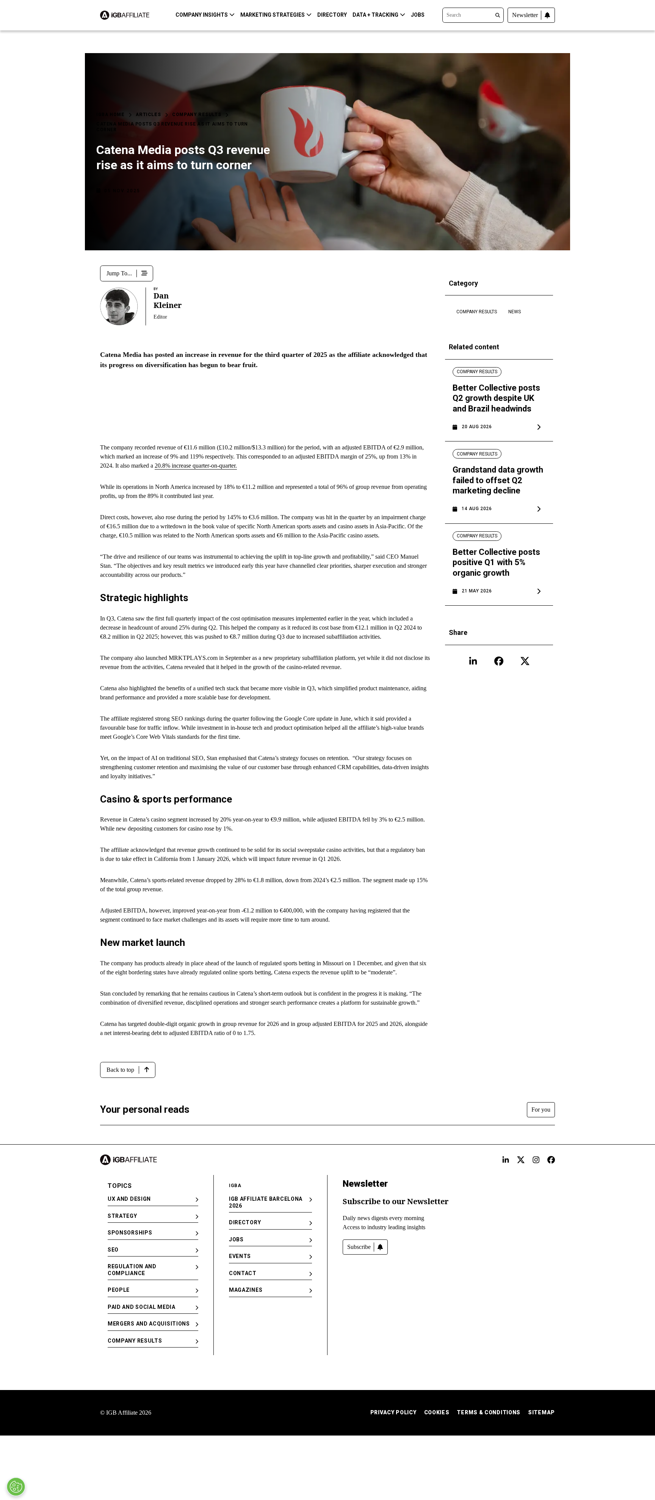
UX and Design (129, 1199)
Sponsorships (130, 1233)
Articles (148, 114)
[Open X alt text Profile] (521, 1160)
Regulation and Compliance (132, 1269)
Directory (332, 15)
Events (240, 1256)
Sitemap (541, 1412)
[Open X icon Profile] (525, 661)
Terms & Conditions (488, 1412)
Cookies (437, 1412)
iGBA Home (110, 114)
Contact (243, 1273)
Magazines (245, 1290)
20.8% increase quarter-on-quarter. (196, 465)
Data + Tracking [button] (375, 15)
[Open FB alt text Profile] (551, 1160)
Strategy (122, 1216)
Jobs (418, 15)
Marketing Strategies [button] (272, 15)
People (119, 1290)
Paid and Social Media (142, 1307)
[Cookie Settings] (15, 1486)
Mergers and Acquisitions (149, 1324)
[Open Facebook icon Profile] (498, 661)
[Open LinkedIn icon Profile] (473, 661)
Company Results (196, 114)
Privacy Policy (393, 1412)
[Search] (473, 14)
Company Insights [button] (202, 15)
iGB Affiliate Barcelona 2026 (265, 1202)
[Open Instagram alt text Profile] (536, 1160)
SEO (113, 1250)
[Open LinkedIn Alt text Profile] (505, 1160)
